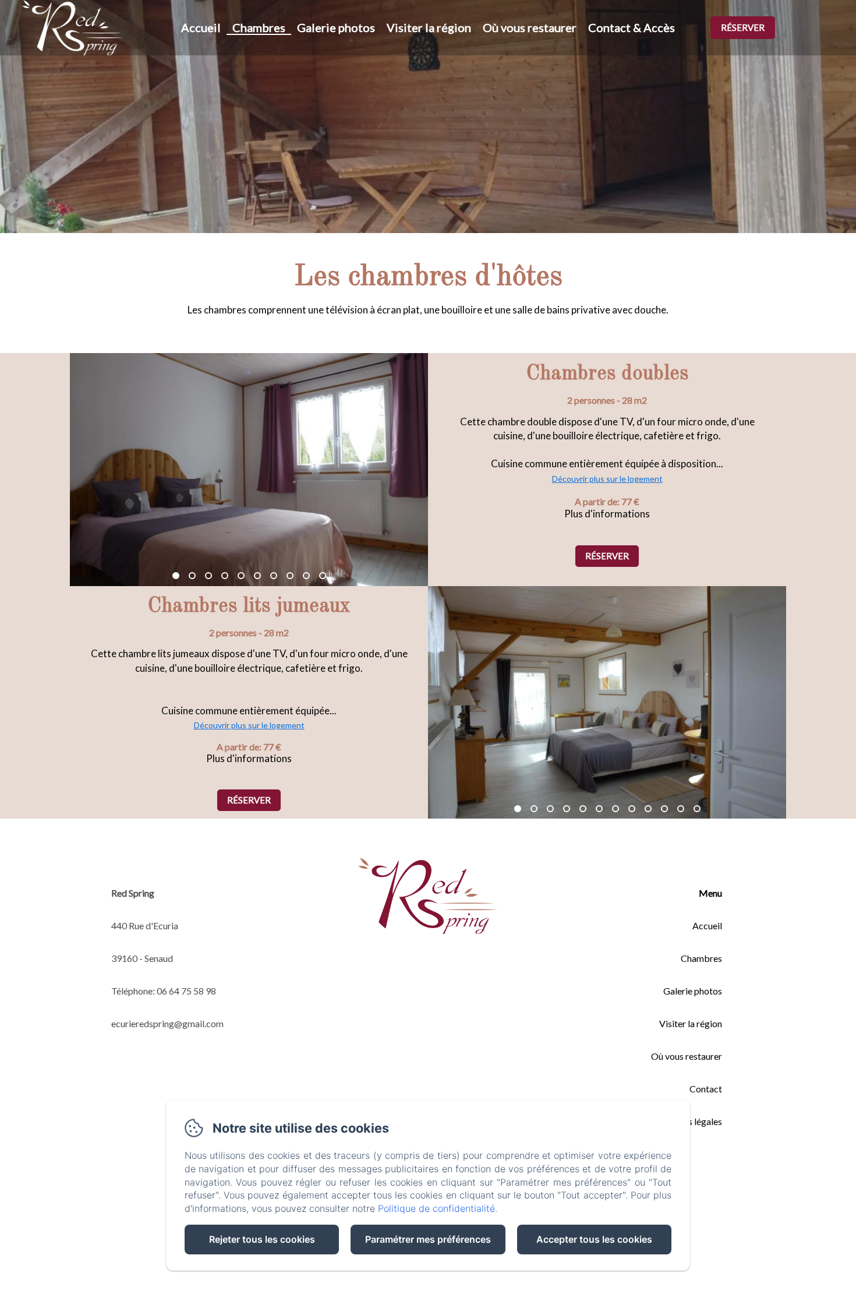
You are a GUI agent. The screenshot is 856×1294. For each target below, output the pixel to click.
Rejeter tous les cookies (262, 1239)
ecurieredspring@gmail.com (167, 1023)
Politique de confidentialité (436, 1208)
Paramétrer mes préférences (428, 1239)
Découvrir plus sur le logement (607, 479)
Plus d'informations (607, 513)
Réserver (743, 27)
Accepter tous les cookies (594, 1239)
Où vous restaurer (529, 27)
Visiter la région (429, 27)
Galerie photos (336, 27)
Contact (705, 1088)
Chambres (258, 27)
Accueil (201, 27)
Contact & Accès (631, 27)
